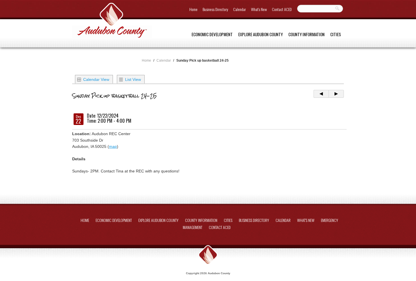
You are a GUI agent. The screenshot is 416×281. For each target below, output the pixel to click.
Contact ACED (282, 9)
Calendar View (96, 79)
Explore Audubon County (260, 34)
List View (133, 79)
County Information (306, 34)
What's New (259, 9)
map (113, 146)
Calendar (239, 9)
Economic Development (212, 34)
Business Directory (215, 9)
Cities (335, 34)
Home (193, 9)
